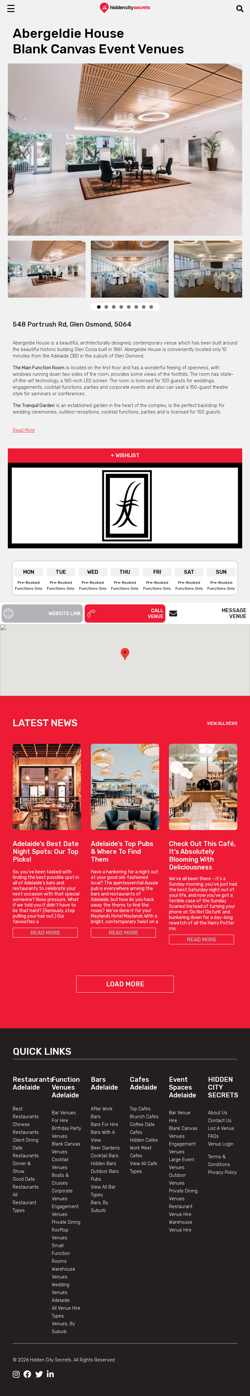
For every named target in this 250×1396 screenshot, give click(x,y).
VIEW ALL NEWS (222, 723)
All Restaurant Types (24, 1202)
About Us (217, 1113)
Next (232, 149)
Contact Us (219, 1120)
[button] (125, 654)
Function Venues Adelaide (66, 1087)
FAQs (213, 1136)
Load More (125, 984)
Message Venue (234, 613)
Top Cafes (140, 1109)
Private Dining (66, 1222)
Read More (24, 430)
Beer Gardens (105, 1148)
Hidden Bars (103, 1163)
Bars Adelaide (104, 1083)
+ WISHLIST (125, 455)
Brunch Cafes (144, 1117)
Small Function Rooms (61, 1253)
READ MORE (45, 933)
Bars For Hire (104, 1124)
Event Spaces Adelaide (182, 1087)
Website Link (65, 613)
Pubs (96, 1179)
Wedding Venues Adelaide (61, 1292)
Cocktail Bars (104, 1156)
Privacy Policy (222, 1172)
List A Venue (221, 1128)
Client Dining (25, 1140)
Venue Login (220, 1144)
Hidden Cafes (144, 1140)
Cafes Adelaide (143, 1083)
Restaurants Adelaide (33, 1083)
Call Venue (155, 613)
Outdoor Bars (105, 1171)
